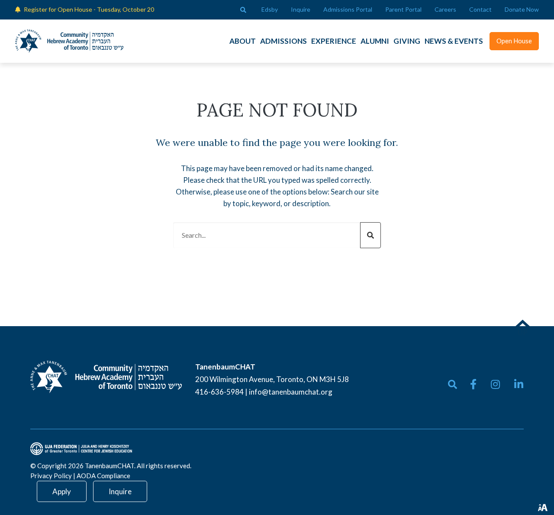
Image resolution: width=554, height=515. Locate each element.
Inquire (120, 491)
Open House (514, 41)
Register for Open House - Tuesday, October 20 (89, 9)
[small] (473, 384)
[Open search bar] (243, 10)
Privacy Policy (51, 475)
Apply (61, 491)
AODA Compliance (103, 475)
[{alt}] (106, 376)
